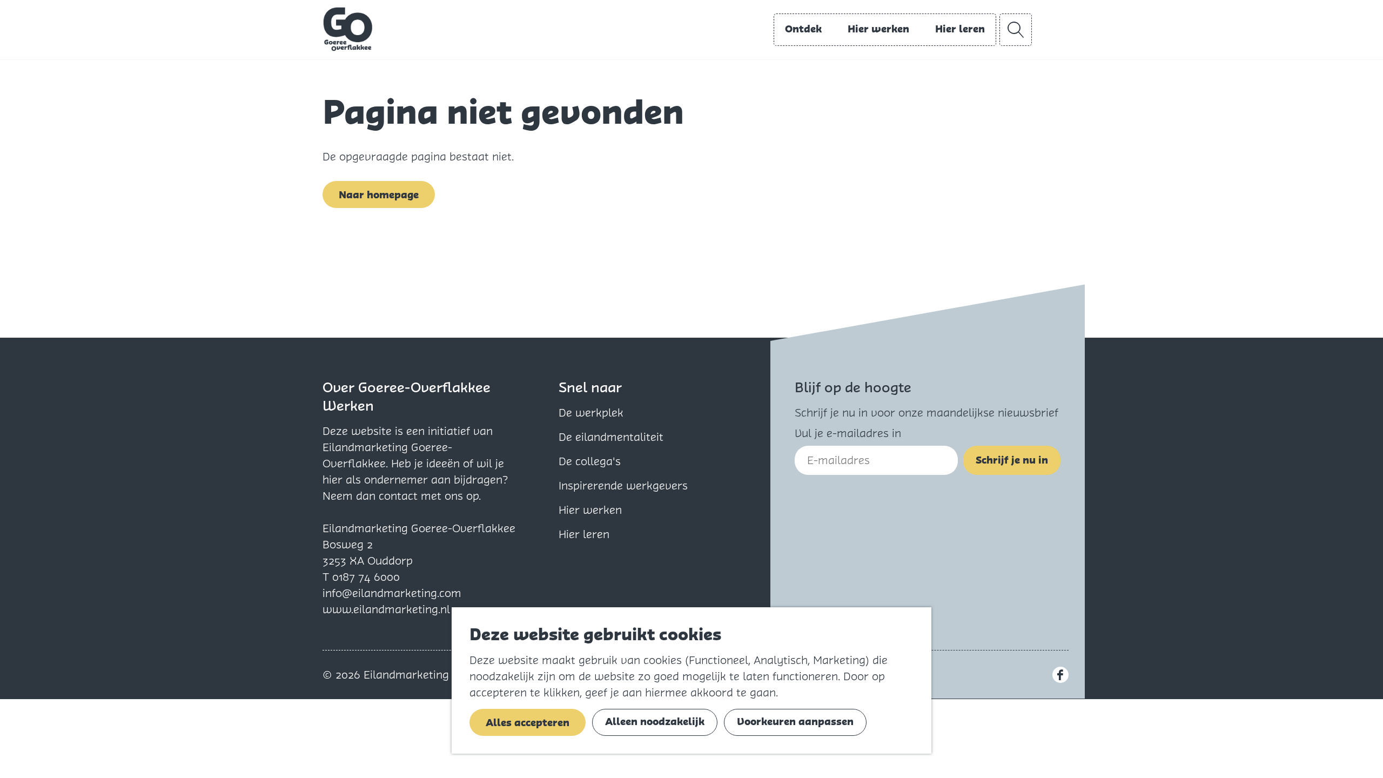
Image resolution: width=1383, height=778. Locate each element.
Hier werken (590, 510)
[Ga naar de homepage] (348, 29)
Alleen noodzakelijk (654, 721)
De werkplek (591, 413)
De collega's (590, 461)
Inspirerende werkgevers (623, 486)
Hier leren (584, 534)
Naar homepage (379, 195)
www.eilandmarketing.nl (386, 609)
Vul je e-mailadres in (848, 433)
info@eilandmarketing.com (392, 593)
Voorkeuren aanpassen (795, 721)
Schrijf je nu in (1012, 460)
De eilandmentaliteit (611, 437)
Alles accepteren (527, 722)
